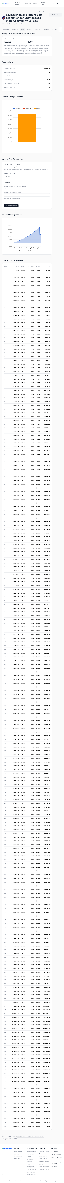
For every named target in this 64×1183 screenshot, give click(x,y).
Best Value (29, 1156)
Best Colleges (30, 1154)
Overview (6, 29)
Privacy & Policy (18, 1181)
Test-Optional (30, 1166)
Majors (29, 29)
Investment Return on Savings (12, 198)
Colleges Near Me (44, 1166)
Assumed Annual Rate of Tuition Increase (15, 186)
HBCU (28, 1164)
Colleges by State (44, 1169)
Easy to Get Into (31, 1172)
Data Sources (18, 1151)
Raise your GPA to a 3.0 (56, 1158)
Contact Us (17, 1158)
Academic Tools (43, 3)
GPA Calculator (55, 1151)
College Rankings (31, 1151)
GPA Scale (54, 1166)
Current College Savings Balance (13, 192)
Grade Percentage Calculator (56, 1162)
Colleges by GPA (43, 1156)
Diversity (37, 29)
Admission (15, 29)
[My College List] (60, 3)
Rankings (28, 3)
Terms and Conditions (7, 1181)
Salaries (54, 29)
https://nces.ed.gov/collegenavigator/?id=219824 (30, 1137)
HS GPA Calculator (56, 1154)
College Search (43, 1158)
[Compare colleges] (57, 3)
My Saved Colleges (44, 1161)
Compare (35, 3)
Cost (22, 29)
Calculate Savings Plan (11, 205)
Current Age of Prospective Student (14, 180)
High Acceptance (31, 1169)
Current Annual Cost (9, 174)
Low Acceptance (31, 1174)
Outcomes (46, 29)
